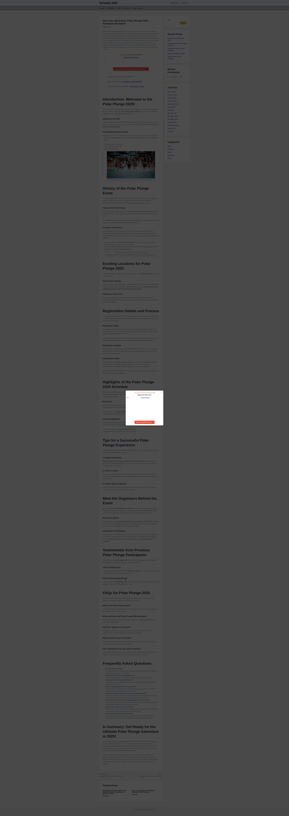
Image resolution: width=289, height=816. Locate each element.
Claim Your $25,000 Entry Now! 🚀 (144, 422)
